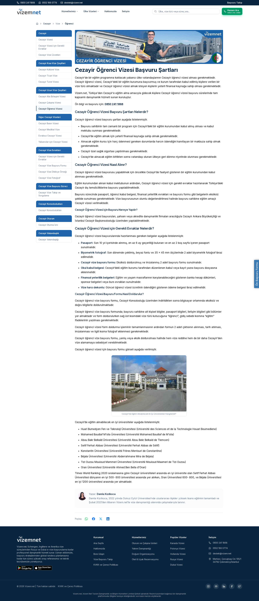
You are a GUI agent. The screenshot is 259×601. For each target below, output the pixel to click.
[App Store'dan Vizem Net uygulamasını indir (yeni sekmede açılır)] (43, 568)
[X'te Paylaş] (100, 519)
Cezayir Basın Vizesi (49, 123)
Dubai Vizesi (176, 564)
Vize (58, 23)
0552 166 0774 (220, 548)
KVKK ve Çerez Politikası (106, 564)
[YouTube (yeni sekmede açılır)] (216, 586)
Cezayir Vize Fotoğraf (49, 178)
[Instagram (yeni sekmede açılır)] (208, 586)
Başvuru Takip (234, 2)
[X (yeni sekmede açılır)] (239, 586)
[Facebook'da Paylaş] (93, 519)
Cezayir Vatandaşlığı (49, 239)
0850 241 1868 (114, 104)
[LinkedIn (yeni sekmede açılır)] (224, 586)
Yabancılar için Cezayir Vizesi (53, 142)
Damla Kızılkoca (106, 494)
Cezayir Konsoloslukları (50, 210)
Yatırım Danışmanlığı (141, 548)
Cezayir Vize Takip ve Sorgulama (50, 194)
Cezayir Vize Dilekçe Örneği (53, 171)
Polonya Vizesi (177, 548)
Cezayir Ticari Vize (48, 75)
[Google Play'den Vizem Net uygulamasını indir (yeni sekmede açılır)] (25, 568)
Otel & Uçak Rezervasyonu (145, 559)
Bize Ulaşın (99, 554)
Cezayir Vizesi (46, 39)
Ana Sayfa (99, 543)
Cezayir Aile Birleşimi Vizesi (52, 96)
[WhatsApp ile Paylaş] (86, 519)
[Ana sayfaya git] (37, 23)
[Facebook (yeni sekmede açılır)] (231, 586)
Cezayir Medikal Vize (49, 129)
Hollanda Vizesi (178, 554)
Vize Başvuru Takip (103, 559)
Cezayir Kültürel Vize (49, 69)
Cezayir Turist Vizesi (49, 82)
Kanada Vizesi (177, 543)
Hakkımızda (110, 11)
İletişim (126, 11)
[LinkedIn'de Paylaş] (108, 519)
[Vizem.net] (29, 539)
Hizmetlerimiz (69, 11)
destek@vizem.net (222, 553)
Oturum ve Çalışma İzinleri (144, 543)
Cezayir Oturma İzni (48, 225)
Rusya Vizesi (176, 559)
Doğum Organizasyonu (143, 554)
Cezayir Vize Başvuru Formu (52, 165)
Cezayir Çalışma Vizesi (50, 102)
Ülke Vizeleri (90, 11)
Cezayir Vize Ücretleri (49, 55)
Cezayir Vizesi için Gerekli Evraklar (51, 47)
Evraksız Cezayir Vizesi (50, 135)
